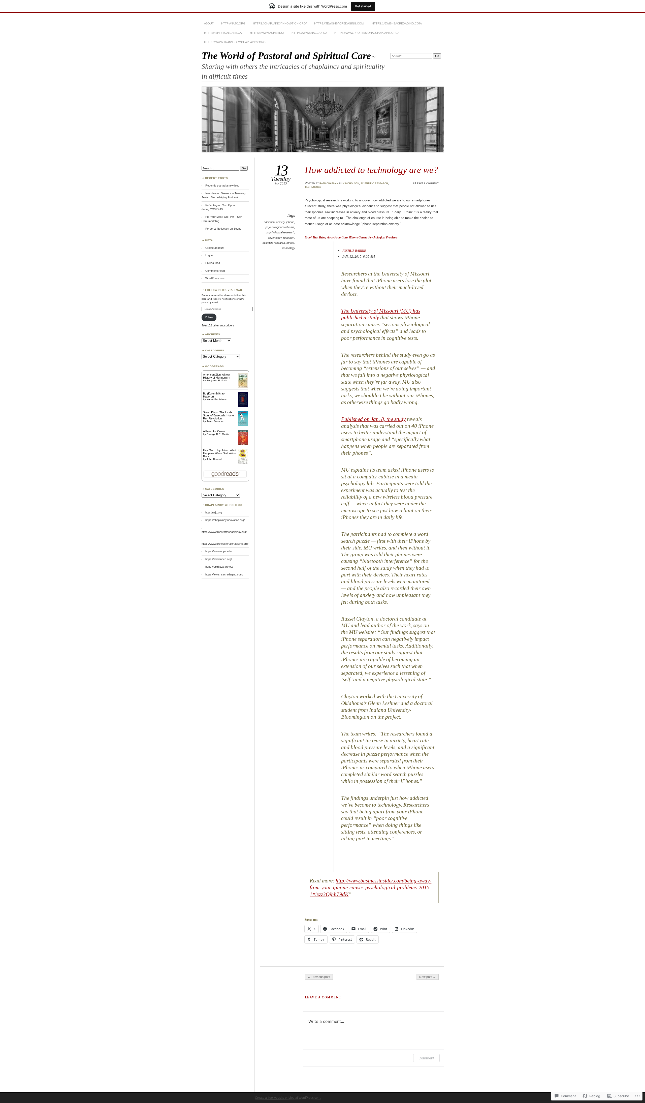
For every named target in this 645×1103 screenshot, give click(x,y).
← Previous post (319, 977)
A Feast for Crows (214, 431)
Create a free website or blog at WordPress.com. (288, 1097)
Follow (209, 317)
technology (313, 187)
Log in (209, 255)
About (209, 23)
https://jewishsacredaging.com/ (339, 23)
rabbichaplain (328, 183)
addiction (269, 222)
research (288, 237)
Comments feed (215, 270)
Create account (214, 247)
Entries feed (212, 262)
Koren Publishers (217, 399)
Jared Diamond (215, 421)
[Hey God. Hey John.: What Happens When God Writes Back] (243, 463)
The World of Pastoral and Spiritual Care (286, 55)
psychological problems (280, 227)
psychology (275, 237)
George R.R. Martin (218, 434)
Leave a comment (427, 183)
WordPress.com (215, 278)
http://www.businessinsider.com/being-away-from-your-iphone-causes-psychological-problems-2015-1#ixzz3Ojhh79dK (370, 887)
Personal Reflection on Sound (223, 228)
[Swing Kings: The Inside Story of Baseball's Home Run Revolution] (243, 424)
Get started (363, 6)
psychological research (280, 232)
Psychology (350, 183)
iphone (290, 222)
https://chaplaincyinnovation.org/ (280, 23)
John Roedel (214, 459)
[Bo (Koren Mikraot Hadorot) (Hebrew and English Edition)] (243, 406)
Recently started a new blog (222, 185)
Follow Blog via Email (224, 290)
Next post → (427, 977)
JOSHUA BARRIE (354, 251)
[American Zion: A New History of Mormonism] (243, 386)
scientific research (374, 183)
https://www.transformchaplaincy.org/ (235, 42)
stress (290, 242)
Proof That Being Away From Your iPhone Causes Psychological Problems (351, 237)
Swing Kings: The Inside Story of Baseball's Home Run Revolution (218, 415)
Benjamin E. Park (217, 380)
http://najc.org (233, 23)
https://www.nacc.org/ (309, 32)
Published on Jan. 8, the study (373, 419)
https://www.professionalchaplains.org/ (366, 32)
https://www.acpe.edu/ (267, 32)
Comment (426, 1058)
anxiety (280, 222)
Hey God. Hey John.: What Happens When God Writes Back (220, 453)
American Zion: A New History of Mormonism (216, 376)
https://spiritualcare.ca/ (223, 32)
